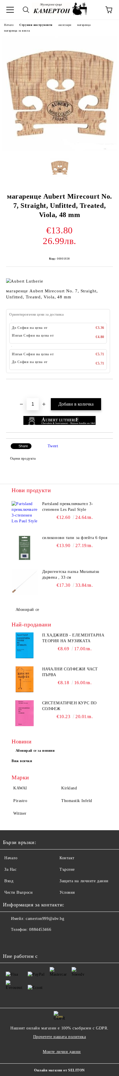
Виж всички (22, 761)
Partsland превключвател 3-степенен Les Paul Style (67, 507)
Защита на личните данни (84, 881)
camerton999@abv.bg (45, 918)
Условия (67, 892)
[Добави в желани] (109, 388)
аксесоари (64, 24)
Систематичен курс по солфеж (69, 706)
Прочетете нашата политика (59, 1037)
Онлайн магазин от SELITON (59, 1070)
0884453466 (40, 929)
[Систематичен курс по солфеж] (25, 713)
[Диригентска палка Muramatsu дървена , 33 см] (25, 582)
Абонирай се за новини (35, 751)
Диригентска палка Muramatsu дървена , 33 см (70, 574)
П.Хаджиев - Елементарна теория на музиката (73, 638)
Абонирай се (27, 609)
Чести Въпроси (18, 892)
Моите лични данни (62, 1052)
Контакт (67, 858)
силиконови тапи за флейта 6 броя (74, 538)
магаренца (83, 24)
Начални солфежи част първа (70, 672)
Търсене (67, 869)
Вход (8, 881)
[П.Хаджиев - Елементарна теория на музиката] (25, 645)
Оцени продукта (23, 459)
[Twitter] (23, 941)
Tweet (53, 446)
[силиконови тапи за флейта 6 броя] (25, 548)
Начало (9, 24)
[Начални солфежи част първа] (25, 679)
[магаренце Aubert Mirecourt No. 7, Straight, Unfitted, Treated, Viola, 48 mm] (59, 149)
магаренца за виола (17, 30)
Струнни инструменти (36, 24)
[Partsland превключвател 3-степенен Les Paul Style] (25, 514)
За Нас (10, 869)
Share (23, 446)
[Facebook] (10, 941)
